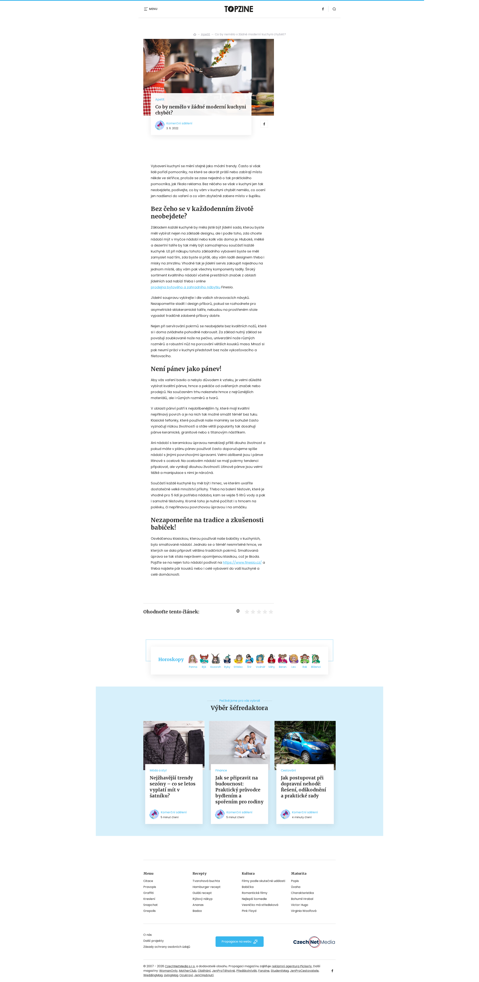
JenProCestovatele (304, 971)
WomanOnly (168, 971)
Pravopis (149, 887)
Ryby (227, 667)
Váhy (271, 667)
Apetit (205, 34)
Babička (248, 887)
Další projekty (153, 941)
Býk (204, 667)
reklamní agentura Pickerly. (292, 966)
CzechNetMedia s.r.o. (180, 966)
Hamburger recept (207, 887)
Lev (294, 667)
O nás (147, 935)
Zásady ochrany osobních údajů (166, 947)
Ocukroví (186, 975)
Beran (282, 667)
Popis (295, 881)
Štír (249, 667)
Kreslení (149, 899)
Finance (221, 770)
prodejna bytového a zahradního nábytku (185, 287)
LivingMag (171, 975)
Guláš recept (202, 893)
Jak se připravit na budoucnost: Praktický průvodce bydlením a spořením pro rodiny (239, 790)
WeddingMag (153, 975)
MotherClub (187, 971)
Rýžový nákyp (203, 899)
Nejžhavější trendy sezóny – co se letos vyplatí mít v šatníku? (173, 787)
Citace (148, 881)
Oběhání (204, 971)
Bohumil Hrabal (302, 899)
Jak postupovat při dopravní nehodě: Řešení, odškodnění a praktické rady (303, 787)
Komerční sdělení (179, 123)
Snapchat (150, 905)
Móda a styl (158, 770)
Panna (193, 667)
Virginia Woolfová (303, 911)
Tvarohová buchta (206, 881)
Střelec (238, 667)
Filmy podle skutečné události (263, 881)
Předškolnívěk (246, 971)
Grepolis (149, 911)
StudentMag (280, 971)
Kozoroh (215, 667)
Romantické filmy (254, 893)
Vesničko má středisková (260, 905)
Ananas (198, 905)
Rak (305, 667)
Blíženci (316, 667)
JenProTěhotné (223, 971)
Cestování (288, 770)
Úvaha (295, 887)
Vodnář (260, 667)
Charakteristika (302, 893)
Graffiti (148, 893)
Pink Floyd (249, 911)
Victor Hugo (299, 905)
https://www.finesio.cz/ (242, 562)
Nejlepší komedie (254, 899)
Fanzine (263, 971)
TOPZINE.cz (194, 34)
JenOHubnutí (204, 975)
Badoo (197, 911)
